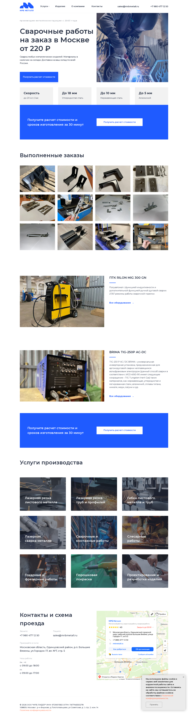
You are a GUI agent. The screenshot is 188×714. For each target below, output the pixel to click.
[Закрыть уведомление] (183, 677)
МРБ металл (27, 10)
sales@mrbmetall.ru (65, 635)
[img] (27, 5)
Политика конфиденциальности (35, 710)
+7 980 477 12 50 (159, 6)
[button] (39, 77)
